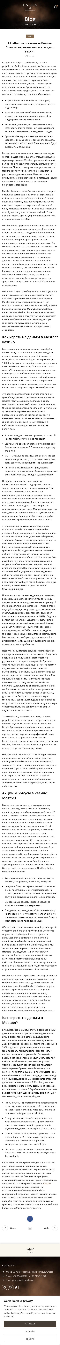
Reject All (30, 1338)
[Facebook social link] (30, 1219)
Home (26, 25)
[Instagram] (10, 1287)
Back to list (30, 1228)
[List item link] (30, 1276)
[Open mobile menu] (4, 7)
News (34, 25)
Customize (30, 1331)
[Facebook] (4, 1287)
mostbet (47, 1183)
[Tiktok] (16, 1287)
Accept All (30, 1323)
